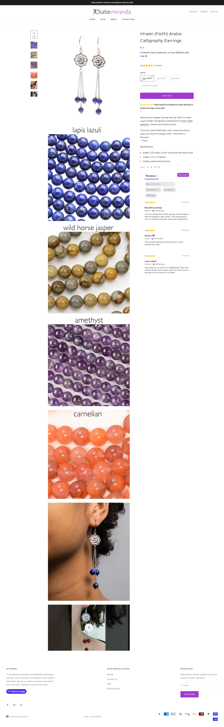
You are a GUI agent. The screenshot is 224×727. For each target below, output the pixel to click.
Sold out (167, 95)
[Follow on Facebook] (7, 705)
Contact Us (112, 679)
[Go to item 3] (34, 55)
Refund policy (113, 688)
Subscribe (189, 694)
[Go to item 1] (34, 34)
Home (92, 19)
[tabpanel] (167, 230)
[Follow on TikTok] (21, 705)
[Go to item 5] (34, 75)
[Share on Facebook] (148, 167)
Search (110, 674)
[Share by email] (159, 167)
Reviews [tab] (152, 176)
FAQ (109, 683)
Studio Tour (128, 19)
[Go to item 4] (34, 65)
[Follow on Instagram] (14, 705)
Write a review (183, 175)
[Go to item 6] (34, 85)
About (114, 19)
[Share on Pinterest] (155, 167)
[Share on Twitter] (151, 167)
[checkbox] (151, 195)
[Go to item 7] (34, 94)
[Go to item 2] (34, 44)
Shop (103, 19)
